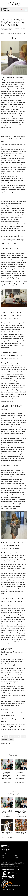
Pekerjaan (5, 739)
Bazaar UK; (7, 727)
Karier (23, 736)
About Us (2, 855)
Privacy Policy (3, 853)
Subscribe (2, 857)
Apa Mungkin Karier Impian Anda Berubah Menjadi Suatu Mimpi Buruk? (13, 139)
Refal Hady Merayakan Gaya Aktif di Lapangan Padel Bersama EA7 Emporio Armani (20, 776)
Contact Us (16, 855)
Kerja (11, 739)
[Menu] (26, 10)
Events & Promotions (18, 853)
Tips (6, 736)
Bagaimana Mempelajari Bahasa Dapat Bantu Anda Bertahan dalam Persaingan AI (6, 776)
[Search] (22, 10)
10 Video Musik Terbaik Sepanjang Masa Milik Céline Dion (7, 834)
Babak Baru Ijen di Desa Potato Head (20, 833)
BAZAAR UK (11, 33)
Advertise (16, 857)
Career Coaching (14, 736)
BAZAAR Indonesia (21, 782)
